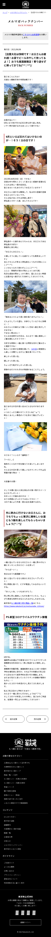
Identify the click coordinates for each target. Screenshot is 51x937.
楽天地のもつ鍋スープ (12, 771)
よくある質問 (9, 867)
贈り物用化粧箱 (10, 791)
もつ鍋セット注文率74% (17, 762)
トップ (5, 12)
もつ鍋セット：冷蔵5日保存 (14, 783)
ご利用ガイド (9, 863)
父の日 (34, 349)
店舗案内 (7, 825)
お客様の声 (8, 837)
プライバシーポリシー (12, 875)
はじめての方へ (10, 817)
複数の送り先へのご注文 (13, 799)
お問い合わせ (9, 871)
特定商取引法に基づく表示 (14, 883)
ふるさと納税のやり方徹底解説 (16, 803)
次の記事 (37, 719)
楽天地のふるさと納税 (12, 849)
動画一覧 (7, 833)
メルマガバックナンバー (18, 12)
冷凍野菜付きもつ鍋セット (14, 767)
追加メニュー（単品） (12, 795)
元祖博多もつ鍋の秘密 (12, 829)
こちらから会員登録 (31, 34)
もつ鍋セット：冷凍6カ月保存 (15, 779)
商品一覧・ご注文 (11, 775)
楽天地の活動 (9, 821)
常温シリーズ (9, 787)
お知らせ (7, 841)
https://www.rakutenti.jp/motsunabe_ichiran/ (24, 606)
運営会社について (11, 879)
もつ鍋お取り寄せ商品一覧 (22, 603)
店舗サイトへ (25, 922)
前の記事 (13, 719)
